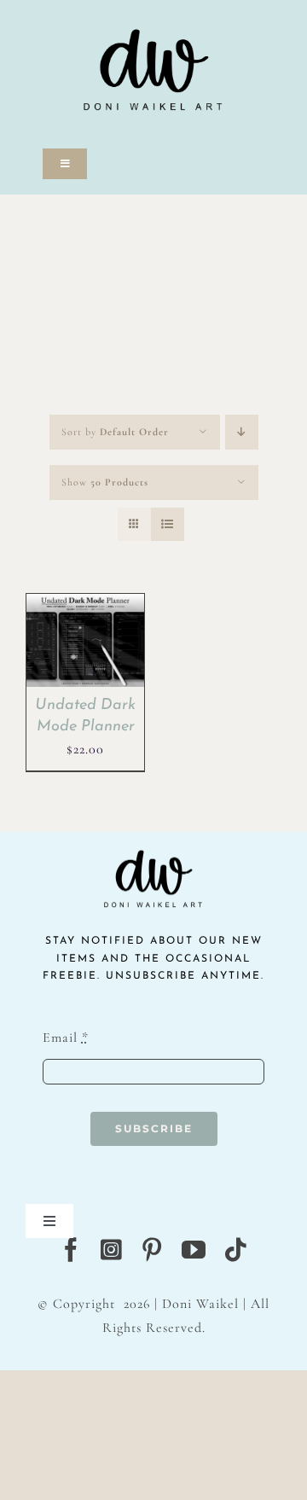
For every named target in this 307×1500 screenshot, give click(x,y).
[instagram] (112, 1250)
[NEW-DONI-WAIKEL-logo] (153, 10)
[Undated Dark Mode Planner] (85, 604)
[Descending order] (241, 432)
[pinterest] (152, 1250)
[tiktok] (235, 1250)
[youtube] (194, 1250)
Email (66, 1037)
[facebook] (71, 1250)
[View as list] (167, 524)
